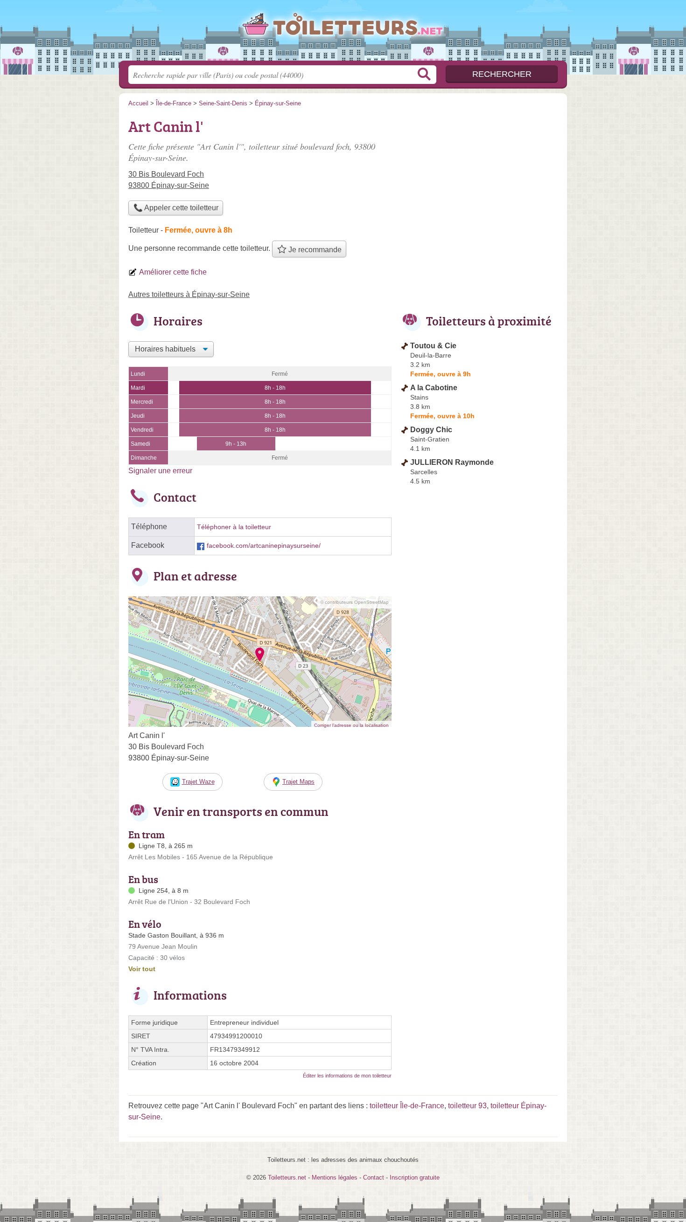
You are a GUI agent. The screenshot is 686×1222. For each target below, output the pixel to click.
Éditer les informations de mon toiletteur (347, 1075)
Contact (373, 1177)
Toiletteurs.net (343, 33)
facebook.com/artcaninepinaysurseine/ (264, 545)
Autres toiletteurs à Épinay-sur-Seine (189, 294)
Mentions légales (334, 1177)
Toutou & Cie (433, 346)
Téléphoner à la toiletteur (234, 527)
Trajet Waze (198, 781)
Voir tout (141, 969)
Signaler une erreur (160, 471)
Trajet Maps (298, 781)
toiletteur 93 (467, 1106)
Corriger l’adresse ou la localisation (351, 725)
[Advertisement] (479, 180)
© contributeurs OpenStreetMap (354, 602)
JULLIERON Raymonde (452, 462)
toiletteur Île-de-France (407, 1106)
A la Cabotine (433, 388)
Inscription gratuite (415, 1177)
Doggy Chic (431, 430)
